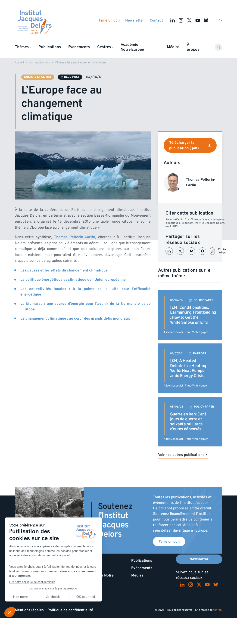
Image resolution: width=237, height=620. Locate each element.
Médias (173, 47)
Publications (49, 47)
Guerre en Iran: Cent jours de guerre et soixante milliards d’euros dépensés (188, 421)
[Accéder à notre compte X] (189, 20)
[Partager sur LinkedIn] (169, 251)
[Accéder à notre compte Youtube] (197, 20)
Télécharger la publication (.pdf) (184, 145)
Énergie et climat (37, 77)
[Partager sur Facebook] (202, 251)
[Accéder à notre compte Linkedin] (172, 20)
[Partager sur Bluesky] (191, 251)
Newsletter (134, 20)
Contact (156, 20)
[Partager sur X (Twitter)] (180, 251)
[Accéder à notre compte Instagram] (181, 20)
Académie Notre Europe (132, 47)
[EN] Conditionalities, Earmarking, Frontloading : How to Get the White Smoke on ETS (193, 315)
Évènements (79, 47)
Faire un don (109, 20)
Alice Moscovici (173, 332)
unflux (218, 610)
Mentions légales (29, 610)
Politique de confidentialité (70, 610)
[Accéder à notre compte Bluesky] (206, 20)
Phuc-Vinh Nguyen (196, 332)
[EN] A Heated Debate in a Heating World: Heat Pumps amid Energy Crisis (188, 368)
